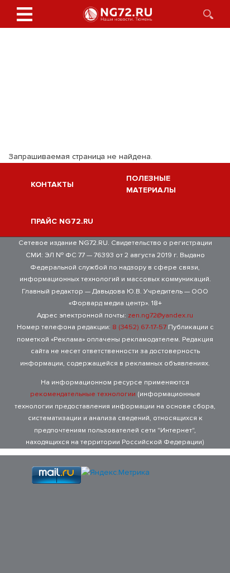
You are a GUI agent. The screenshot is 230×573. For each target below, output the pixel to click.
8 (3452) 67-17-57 (139, 326)
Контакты (52, 184)
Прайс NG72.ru (62, 221)
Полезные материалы (151, 184)
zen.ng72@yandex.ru (160, 315)
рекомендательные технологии (83, 393)
